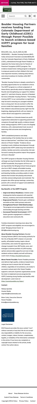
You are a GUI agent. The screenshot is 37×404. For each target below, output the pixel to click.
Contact (32, 401)
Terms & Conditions (26, 397)
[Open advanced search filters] (30, 16)
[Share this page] (34, 16)
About (10, 393)
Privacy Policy (23, 401)
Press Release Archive (21, 393)
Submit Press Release (11, 397)
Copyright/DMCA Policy (9, 401)
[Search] (25, 16)
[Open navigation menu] (3, 16)
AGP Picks (4, 3)
